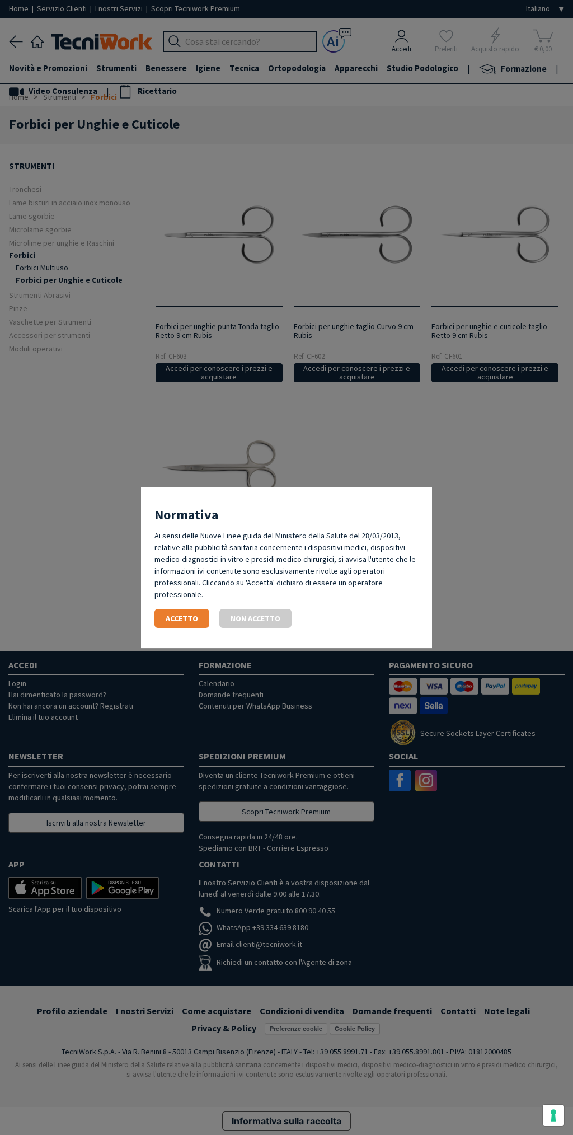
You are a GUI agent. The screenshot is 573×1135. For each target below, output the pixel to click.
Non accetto (255, 618)
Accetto (182, 618)
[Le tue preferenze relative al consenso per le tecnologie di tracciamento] (553, 1115)
